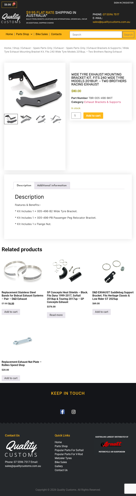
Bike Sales (42, 34)
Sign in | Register (124, 2)
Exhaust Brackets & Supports (104, 48)
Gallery (59, 466)
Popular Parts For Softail (69, 450)
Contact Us (61, 470)
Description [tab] (24, 185)
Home (9, 34)
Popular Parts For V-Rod (69, 454)
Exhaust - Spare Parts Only (36, 48)
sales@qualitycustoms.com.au (111, 21)
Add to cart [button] (10, 311)
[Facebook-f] (62, 412)
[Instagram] (73, 412)
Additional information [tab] (52, 185)
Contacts (56, 34)
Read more (56, 315)
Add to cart (93, 115)
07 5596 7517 (111, 14)
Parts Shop (22, 34)
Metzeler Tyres (63, 458)
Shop (16, 48)
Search (128, 34)
